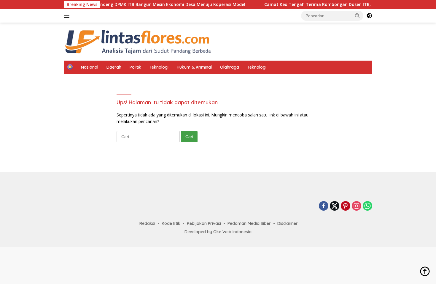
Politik (135, 67)
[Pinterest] (345, 206)
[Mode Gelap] (369, 16)
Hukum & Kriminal (194, 67)
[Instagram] (356, 206)
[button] (357, 15)
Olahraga (229, 67)
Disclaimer (287, 223)
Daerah (113, 67)
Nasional (89, 67)
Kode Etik (171, 223)
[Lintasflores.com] (138, 41)
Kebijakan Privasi (204, 223)
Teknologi (158, 67)
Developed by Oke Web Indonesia (218, 231)
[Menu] (68, 16)
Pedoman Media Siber (249, 223)
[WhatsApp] (367, 206)
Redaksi (147, 223)
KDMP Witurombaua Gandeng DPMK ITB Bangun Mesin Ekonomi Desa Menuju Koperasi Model (142, 4)
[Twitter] (334, 206)
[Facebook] (323, 206)
